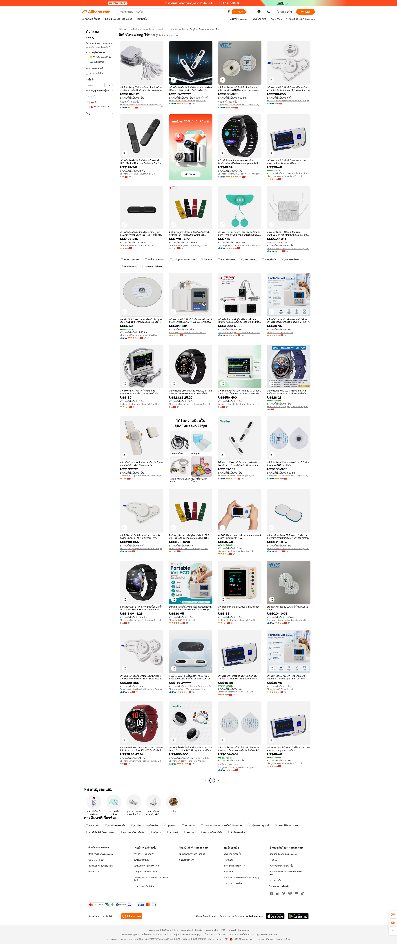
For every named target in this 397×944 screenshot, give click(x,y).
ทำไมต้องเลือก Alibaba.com (101, 854)
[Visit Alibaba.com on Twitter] (284, 893)
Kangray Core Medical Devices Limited (187, 332)
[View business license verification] (226, 939)
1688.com (166, 930)
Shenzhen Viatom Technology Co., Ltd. (187, 100)
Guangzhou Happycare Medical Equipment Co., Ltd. (239, 332)
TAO (223, 930)
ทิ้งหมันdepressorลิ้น (116, 825)
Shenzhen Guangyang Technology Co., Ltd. (189, 404)
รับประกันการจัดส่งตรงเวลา (147, 865)
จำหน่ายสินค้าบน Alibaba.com (284, 854)
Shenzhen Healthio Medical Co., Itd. (137, 245)
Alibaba (122, 29)
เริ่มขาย (273, 860)
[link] (393, 915)
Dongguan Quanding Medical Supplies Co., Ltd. (239, 104)
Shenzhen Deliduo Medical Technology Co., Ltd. (141, 104)
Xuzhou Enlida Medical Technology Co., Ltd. (238, 404)
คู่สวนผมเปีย (190, 825)
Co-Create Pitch (96, 860)
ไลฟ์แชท (228, 860)
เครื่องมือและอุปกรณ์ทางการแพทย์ (146, 29)
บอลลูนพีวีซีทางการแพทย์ (288, 825)
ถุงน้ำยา (190, 832)
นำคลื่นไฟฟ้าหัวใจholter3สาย (101, 832)
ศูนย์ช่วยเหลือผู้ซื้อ (232, 854)
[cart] (269, 12)
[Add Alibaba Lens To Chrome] (131, 916)
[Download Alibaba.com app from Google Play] (298, 916)
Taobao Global (211, 930)
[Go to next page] (224, 780)
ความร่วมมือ (275, 880)
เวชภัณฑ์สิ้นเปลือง (176, 29)
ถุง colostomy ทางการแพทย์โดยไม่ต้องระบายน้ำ (223, 825)
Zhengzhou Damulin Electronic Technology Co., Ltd (239, 173)
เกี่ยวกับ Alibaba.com (98, 847)
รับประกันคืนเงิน (141, 860)
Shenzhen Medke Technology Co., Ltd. (138, 335)
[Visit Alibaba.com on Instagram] (290, 893)
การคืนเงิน (229, 871)
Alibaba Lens (98, 916)
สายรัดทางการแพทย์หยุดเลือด (146, 825)
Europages (243, 930)
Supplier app (209, 916)
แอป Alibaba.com (254, 916)
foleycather (94, 825)
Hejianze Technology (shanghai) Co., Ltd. (139, 404)
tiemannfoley (250, 259)
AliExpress (154, 930)
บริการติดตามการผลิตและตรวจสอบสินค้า (151, 879)
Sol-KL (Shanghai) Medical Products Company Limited (288, 100)
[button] (228, 12)
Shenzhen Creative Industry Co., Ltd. (137, 173)
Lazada (198, 930)
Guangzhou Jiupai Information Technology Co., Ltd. (141, 475)
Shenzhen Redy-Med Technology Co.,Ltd (188, 245)
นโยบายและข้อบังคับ (144, 886)
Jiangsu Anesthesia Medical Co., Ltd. (284, 176)
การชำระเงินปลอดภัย (144, 854)
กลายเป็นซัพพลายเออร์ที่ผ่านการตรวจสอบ (287, 873)
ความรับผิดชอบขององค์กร (100, 865)
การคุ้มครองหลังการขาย (145, 871)
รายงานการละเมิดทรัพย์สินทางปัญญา (242, 877)
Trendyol (231, 930)
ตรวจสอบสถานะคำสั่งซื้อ (281, 865)
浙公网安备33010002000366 (249, 939)
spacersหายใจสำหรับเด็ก (133, 832)
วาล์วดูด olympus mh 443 (184, 259)
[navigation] (99, 405)
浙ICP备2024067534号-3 (277, 939)
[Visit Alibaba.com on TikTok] (302, 893)
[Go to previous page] (206, 780)
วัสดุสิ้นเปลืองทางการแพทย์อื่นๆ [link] (205, 29)
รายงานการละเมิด (233, 883)
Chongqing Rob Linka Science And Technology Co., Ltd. (239, 245)
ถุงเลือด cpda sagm (156, 259)
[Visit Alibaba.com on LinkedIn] (277, 893)
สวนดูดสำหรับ (270, 259)
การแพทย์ (174, 832)
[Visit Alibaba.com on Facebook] (271, 893)
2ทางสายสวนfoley (131, 259)
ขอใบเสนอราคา (186, 860)
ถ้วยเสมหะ (208, 259)
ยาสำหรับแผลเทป (228, 259)
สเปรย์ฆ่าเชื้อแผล (292, 259)
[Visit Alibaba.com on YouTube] (296, 893)
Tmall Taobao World (183, 930)
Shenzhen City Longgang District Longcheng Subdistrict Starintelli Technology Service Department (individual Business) (288, 406)
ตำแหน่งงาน (94, 871)
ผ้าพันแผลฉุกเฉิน (238, 832)
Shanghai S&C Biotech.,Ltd (280, 332)
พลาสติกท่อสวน (130, 266)
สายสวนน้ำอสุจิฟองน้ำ (154, 266)
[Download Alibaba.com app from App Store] (275, 916)
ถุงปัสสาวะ (157, 832)
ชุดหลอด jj (171, 825)
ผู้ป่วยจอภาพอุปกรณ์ (260, 825)
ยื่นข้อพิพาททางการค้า (234, 865)
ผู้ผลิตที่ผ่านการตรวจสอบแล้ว (193, 854)
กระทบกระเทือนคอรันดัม (212, 832)
